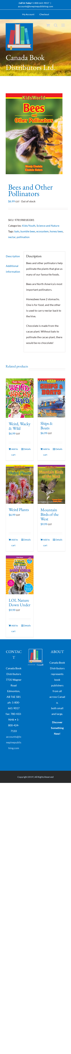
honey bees (56, 231)
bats (16, 231)
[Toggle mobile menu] (63, 25)
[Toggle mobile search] (56, 25)
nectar (12, 237)
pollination (23, 237)
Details (27, 449)
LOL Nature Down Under (19, 602)
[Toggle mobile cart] (48, 25)
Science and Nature (48, 225)
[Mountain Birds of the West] (51, 484)
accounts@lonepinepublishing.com (35, 6)
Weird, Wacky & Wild (19, 426)
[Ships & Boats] (51, 397)
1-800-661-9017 (40, 3)
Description (13, 256)
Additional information (13, 268)
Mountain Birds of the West (50, 514)
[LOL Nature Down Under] (20, 574)
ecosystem (42, 231)
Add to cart (14, 452)
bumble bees (27, 231)
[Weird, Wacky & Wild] (20, 398)
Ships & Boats (47, 426)
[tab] (13, 256)
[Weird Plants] (20, 484)
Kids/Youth (28, 225)
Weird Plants (19, 509)
